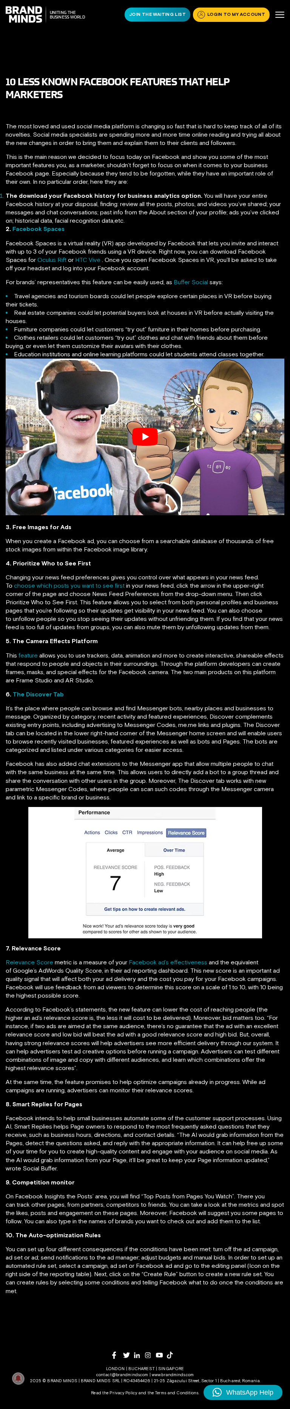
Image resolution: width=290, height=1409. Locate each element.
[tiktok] (172, 1355)
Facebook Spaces (38, 228)
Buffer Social (191, 282)
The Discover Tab (38, 694)
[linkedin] (139, 1355)
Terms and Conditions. (177, 1393)
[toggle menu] (279, 15)
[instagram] (150, 1355)
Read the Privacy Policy (114, 1393)
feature (28, 655)
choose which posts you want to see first (69, 585)
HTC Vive (88, 259)
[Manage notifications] (18, 1378)
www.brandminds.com (173, 1374)
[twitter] (128, 1355)
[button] (243, 1392)
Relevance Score (29, 962)
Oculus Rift (51, 259)
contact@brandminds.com (123, 1374)
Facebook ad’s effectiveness (168, 962)
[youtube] (161, 1355)
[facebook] (117, 1355)
